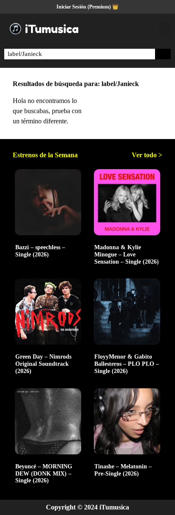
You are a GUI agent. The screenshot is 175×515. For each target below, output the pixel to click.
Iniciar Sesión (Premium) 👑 (87, 7)
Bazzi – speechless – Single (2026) (40, 251)
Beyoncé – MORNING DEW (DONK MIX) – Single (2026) (43, 473)
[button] (165, 29)
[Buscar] (163, 54)
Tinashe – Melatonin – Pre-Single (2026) (123, 470)
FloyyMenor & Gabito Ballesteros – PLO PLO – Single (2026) (126, 364)
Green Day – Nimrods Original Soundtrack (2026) (43, 364)
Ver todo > (147, 155)
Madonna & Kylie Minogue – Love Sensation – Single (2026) (126, 254)
